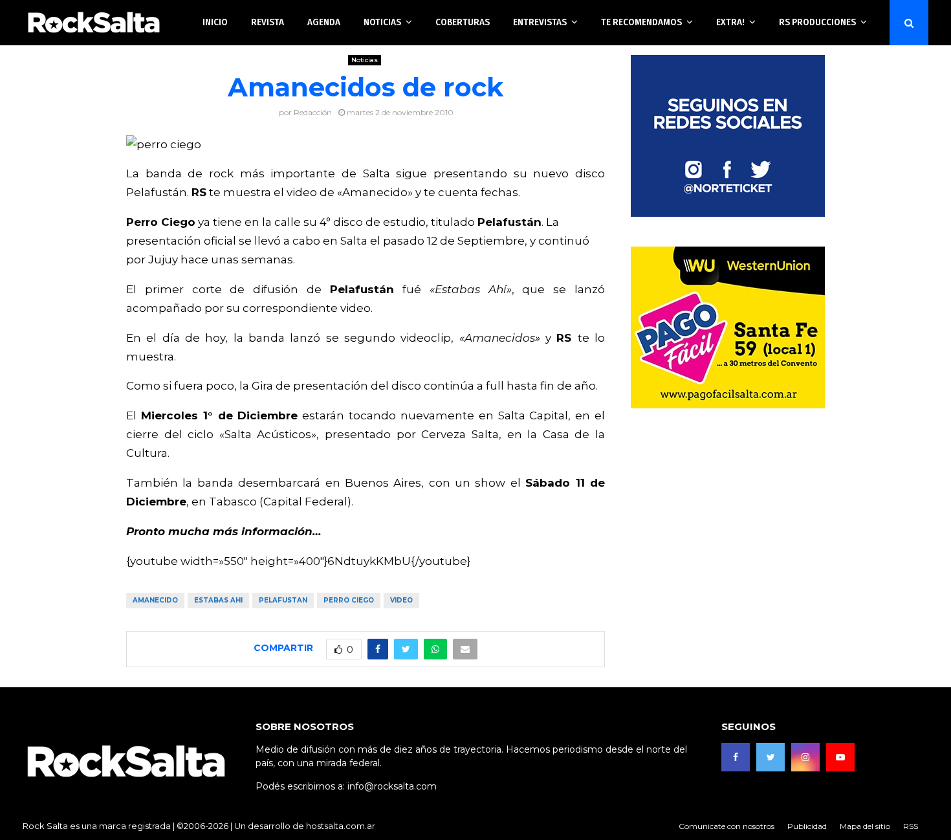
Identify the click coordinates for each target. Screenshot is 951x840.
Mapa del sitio (865, 826)
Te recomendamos (641, 22)
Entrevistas (540, 22)
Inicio (215, 22)
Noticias (382, 22)
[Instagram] (805, 757)
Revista (267, 22)
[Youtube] (840, 757)
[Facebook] (735, 757)
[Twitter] (770, 757)
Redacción (313, 112)
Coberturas (462, 22)
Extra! (730, 22)
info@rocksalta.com (392, 786)
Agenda (323, 22)
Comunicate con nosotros (726, 826)
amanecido (155, 600)
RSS (910, 826)
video (401, 600)
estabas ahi (218, 600)
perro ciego (348, 600)
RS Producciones (817, 22)
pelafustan (283, 600)
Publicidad (807, 826)
